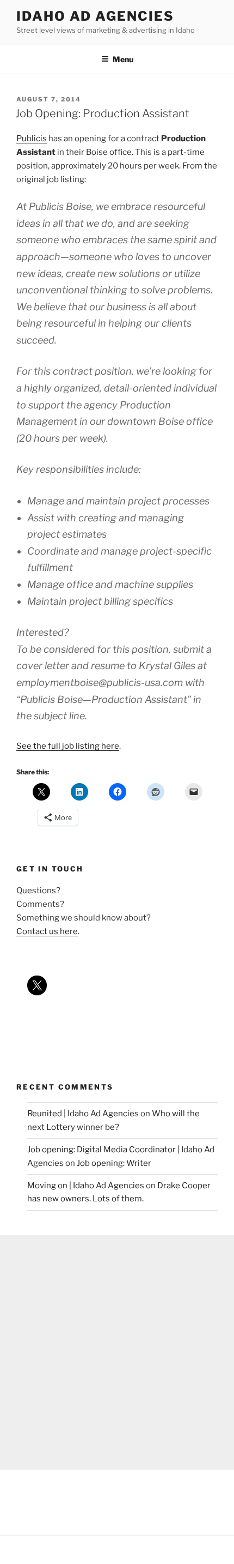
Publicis (31, 138)
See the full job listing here (67, 746)
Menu (123, 59)
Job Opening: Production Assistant (102, 113)
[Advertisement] (117, 1352)
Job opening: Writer (114, 1163)
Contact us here (47, 931)
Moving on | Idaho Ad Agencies (85, 1185)
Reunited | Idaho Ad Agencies (83, 1113)
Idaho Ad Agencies (95, 16)
